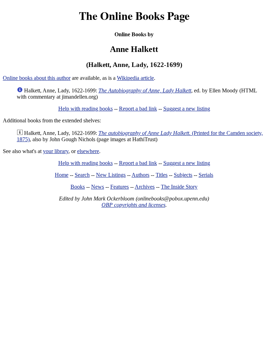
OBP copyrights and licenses (133, 205)
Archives (145, 187)
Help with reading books (85, 109)
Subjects (183, 175)
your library (55, 151)
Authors (140, 175)
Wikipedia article (135, 78)
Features (119, 187)
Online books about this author (36, 78)
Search (82, 175)
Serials (206, 175)
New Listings (111, 175)
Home (61, 175)
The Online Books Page (134, 15)
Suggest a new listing (186, 109)
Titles (162, 175)
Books (77, 187)
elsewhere (88, 151)
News (97, 187)
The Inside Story (179, 187)
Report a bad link (138, 109)
